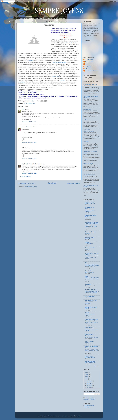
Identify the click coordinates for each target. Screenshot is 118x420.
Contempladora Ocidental (89, 238)
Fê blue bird (88, 66)
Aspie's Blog (89, 356)
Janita (87, 242)
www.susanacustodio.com (91, 70)
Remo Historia (89, 327)
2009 (86, 376)
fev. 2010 (89, 383)
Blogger (79, 416)
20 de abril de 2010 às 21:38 (29, 142)
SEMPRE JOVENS (59, 10)
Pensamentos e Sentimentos (89, 335)
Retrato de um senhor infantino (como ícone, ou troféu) (91, 322)
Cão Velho (86, 141)
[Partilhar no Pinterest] (46, 101)
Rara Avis (88, 284)
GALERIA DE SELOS (59, 18)
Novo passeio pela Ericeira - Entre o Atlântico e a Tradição (91, 257)
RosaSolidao (89, 271)
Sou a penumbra (89, 272)
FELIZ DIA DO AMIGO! (89, 175)
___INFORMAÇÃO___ (90, 243)
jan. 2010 (89, 381)
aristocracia (29, 60)
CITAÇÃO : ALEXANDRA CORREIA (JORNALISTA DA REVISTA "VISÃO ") (92, 265)
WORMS (87, 308)
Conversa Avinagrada (91, 222)
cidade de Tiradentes (70, 42)
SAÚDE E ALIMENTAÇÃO (35, 18)
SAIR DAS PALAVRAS (91, 300)
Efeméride (87, 249)
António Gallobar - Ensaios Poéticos (90, 362)
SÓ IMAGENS (48, 18)
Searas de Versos (90, 231)
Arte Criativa (88, 218)
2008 (86, 374)
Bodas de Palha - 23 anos (91, 337)
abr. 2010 (89, 387)
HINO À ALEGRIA (88, 163)
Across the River (90, 202)
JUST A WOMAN (89, 341)
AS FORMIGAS (87, 109)
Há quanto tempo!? (90, 357)
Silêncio (87, 342)
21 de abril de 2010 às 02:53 (29, 158)
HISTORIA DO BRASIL (29, 103)
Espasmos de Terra (90, 203)
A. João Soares (89, 59)
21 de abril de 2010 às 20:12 (29, 173)
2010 (86, 379)
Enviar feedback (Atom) (31, 186)
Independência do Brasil (59, 62)
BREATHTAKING (90, 296)
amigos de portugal (90, 307)
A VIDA (85, 119)
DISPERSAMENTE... (90, 290)
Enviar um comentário (25, 176)
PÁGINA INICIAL (22, 18)
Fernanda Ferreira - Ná (28, 127)
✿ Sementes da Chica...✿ (89, 208)
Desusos (87, 233)
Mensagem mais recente (27, 183)
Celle (86, 64)
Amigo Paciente (89, 61)
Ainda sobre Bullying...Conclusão (88, 130)
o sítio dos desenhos (91, 319)
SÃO (86, 276)
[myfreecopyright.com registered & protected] (91, 399)
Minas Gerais (56, 76)
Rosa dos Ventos (90, 247)
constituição (21, 82)
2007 (86, 372)
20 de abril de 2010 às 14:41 (29, 121)
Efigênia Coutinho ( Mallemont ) (31, 164)
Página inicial (51, 183)
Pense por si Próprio (90, 285)
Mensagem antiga (73, 183)
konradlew (64, 416)
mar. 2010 (89, 385)
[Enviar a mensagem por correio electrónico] (37, 101)
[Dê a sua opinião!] (42, 101)
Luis (23, 109)
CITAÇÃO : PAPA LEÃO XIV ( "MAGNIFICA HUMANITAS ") (92, 279)
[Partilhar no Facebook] (45, 101)
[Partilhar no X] (43, 101)
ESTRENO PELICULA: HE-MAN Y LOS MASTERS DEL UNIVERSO (92, 351)
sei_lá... (87, 312)
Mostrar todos (97, 366)
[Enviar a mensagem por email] (40, 101)
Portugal (62, 80)
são (86, 262)
